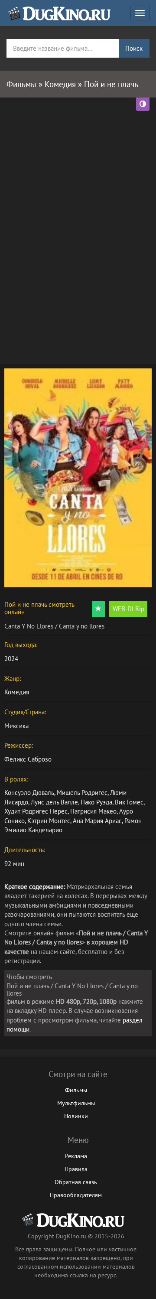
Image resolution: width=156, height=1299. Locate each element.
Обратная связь (76, 1182)
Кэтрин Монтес (48, 821)
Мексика (16, 726)
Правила (76, 1169)
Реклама (76, 1156)
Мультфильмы (76, 1103)
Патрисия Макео (93, 811)
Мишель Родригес (82, 792)
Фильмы (76, 1090)
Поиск (134, 48)
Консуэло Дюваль (29, 792)
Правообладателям (76, 1195)
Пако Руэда (96, 802)
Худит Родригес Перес (36, 811)
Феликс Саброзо (28, 759)
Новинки (76, 1116)
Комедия (16, 692)
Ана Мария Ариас (97, 821)
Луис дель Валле (54, 802)
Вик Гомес (129, 802)
